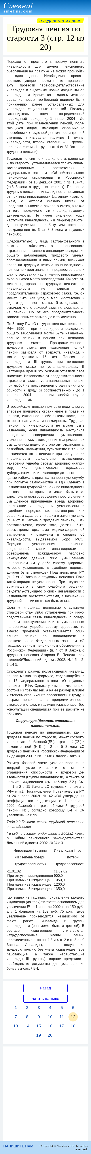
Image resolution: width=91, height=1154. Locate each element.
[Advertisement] (45, 1094)
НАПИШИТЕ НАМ (18, 1146)
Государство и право (60, 20)
